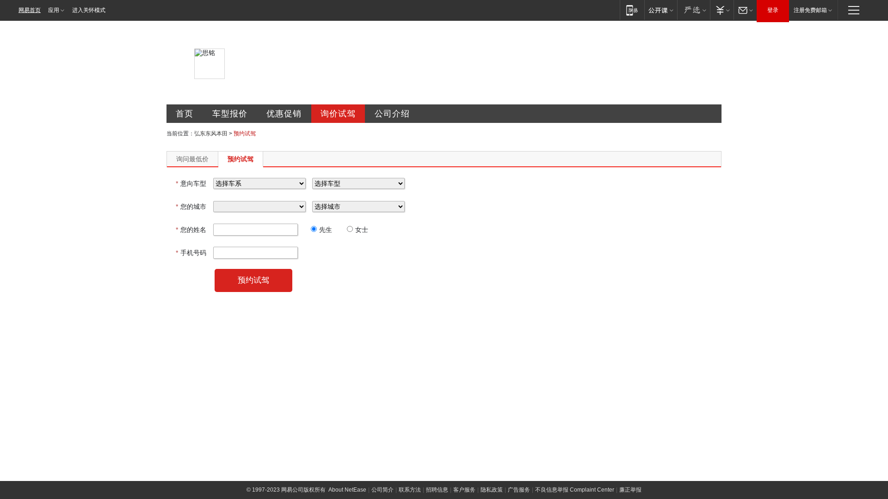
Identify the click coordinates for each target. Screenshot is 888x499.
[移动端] (632, 10)
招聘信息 (437, 490)
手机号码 (191, 252)
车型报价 (229, 113)
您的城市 (191, 206)
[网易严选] (693, 10)
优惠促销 (284, 113)
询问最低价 (192, 159)
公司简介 (382, 490)
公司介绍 (392, 113)
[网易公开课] (660, 10)
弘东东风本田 (211, 133)
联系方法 (410, 490)
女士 (361, 229)
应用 (53, 10)
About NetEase (347, 490)
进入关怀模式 (88, 10)
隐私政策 (492, 490)
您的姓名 (191, 229)
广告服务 (519, 490)
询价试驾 (338, 113)
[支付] (722, 10)
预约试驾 (240, 159)
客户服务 (464, 490)
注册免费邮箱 (810, 10)
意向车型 (191, 183)
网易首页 (29, 10)
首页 (184, 113)
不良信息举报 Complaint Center (574, 490)
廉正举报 (630, 490)
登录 (772, 10)
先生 (325, 229)
